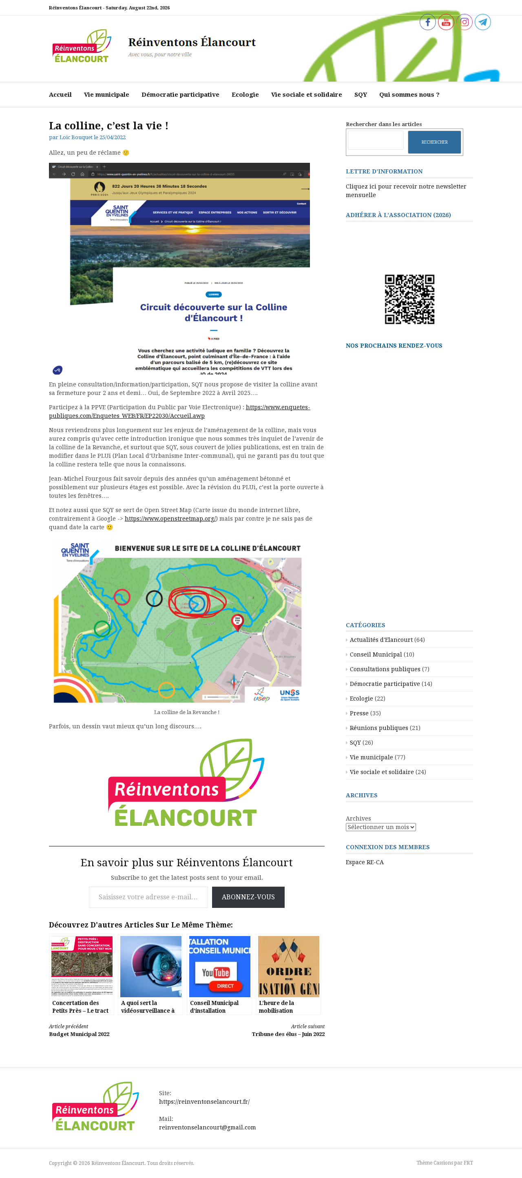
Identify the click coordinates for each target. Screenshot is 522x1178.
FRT (468, 1163)
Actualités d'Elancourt (381, 640)
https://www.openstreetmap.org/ (170, 518)
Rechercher (435, 142)
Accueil (60, 94)
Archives (358, 818)
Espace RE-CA (365, 862)
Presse (359, 713)
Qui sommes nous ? (409, 94)
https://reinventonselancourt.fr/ (204, 1101)
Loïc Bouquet (76, 137)
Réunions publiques (379, 728)
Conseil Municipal (376, 654)
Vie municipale (106, 94)
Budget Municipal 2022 (79, 1030)
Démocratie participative (180, 94)
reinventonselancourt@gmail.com (207, 1127)
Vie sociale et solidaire (306, 94)
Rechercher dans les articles (384, 124)
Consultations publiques (385, 669)
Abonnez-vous (248, 897)
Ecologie (245, 94)
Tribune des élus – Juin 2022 (288, 1030)
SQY (360, 94)
